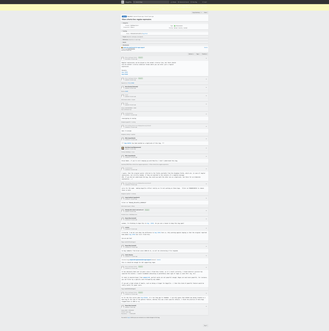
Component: (126, 27)
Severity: (180, 28)
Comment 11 (128, 256)
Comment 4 (127, 157)
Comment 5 (127, 169)
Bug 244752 (127, 143)
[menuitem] (173, 2)
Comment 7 (127, 199)
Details (206, 47)
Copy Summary (196, 12)
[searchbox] (151, 2)
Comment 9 (127, 229)
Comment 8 (127, 219)
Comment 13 (128, 294)
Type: (171, 25)
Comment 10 (128, 247)
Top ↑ (205, 325)
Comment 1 (127, 114)
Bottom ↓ (191, 54)
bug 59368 (125, 74)
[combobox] (151, 2)
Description (127, 59)
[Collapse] (206, 58)
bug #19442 (144, 297)
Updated (127, 79)
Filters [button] (132, 27)
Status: (128, 33)
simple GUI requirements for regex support (134, 47)
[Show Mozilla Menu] (122, 2)
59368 (132, 83)
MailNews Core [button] (134, 25)
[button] (204, 2)
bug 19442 (145, 33)
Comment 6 (127, 184)
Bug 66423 (130, 16)
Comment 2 (127, 127)
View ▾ (205, 12)
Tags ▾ (197, 54)
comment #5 (146, 277)
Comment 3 (127, 139)
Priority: (171, 28)
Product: (127, 25)
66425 (126, 91)
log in (129, 317)
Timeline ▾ (204, 54)
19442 (129, 83)
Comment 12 (128, 268)
